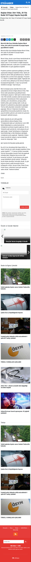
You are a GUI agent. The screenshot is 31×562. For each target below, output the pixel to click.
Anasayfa (5, 7)
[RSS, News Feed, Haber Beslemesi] (15, 534)
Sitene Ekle (15, 530)
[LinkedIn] (10, 39)
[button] (23, 39)
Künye (11, 528)
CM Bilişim (17, 558)
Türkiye (12, 7)
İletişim (16, 528)
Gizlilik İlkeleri (24, 528)
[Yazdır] (21, 39)
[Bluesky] (7, 39)
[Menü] (29, 2)
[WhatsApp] (12, 39)
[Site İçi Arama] (27, 2)
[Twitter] (4, 39)
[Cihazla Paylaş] (15, 39)
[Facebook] (2, 39)
